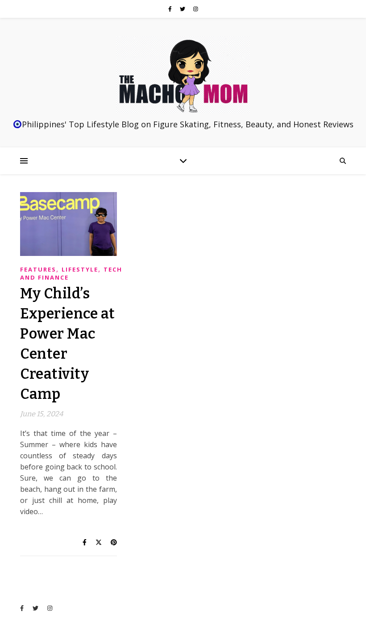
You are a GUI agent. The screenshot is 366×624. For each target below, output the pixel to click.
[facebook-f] (170, 9)
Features (38, 269)
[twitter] (183, 9)
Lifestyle (80, 269)
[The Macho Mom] (183, 75)
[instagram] (195, 9)
